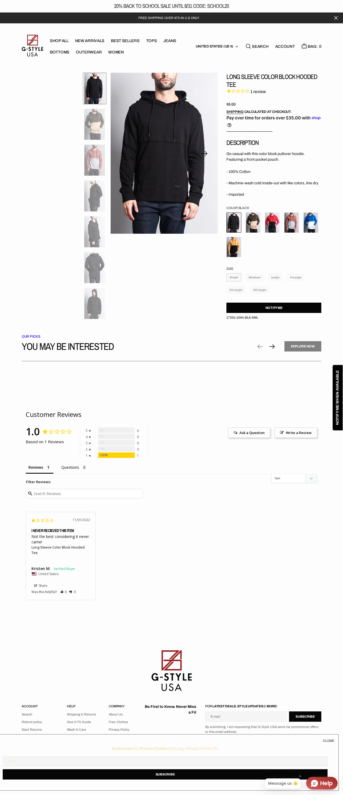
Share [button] (42, 585)
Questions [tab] (70, 467)
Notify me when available (337, 397)
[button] (285, 46)
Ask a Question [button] (252, 432)
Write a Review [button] (299, 432)
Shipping (234, 112)
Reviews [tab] (35, 467)
